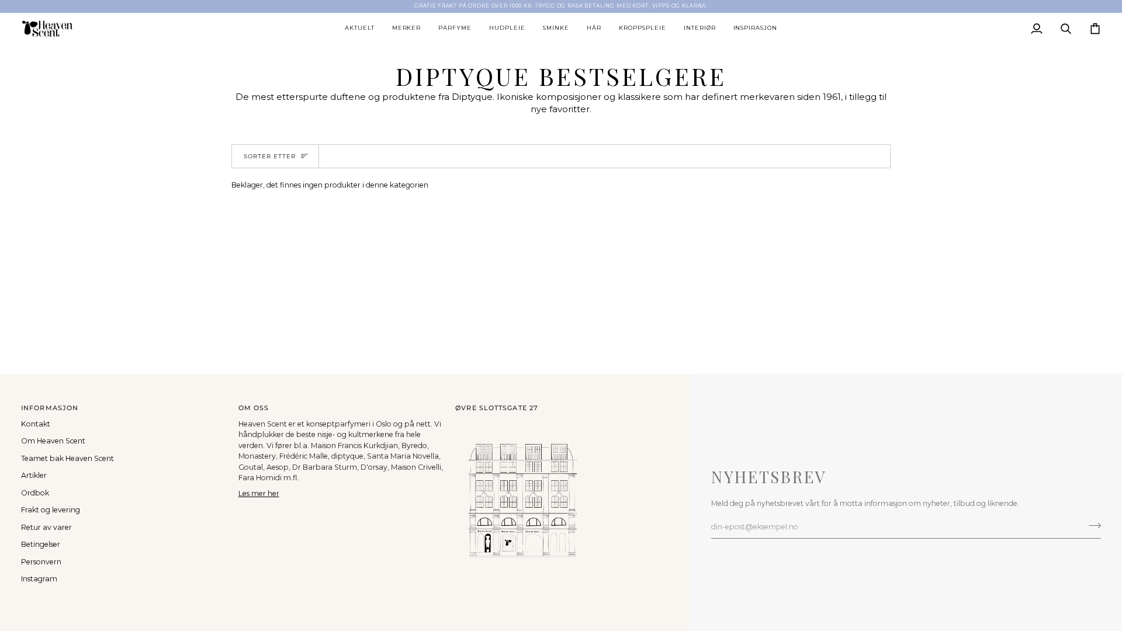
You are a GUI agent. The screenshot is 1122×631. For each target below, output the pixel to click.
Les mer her (258, 493)
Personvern (41, 561)
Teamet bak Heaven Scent (67, 458)
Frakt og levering (50, 509)
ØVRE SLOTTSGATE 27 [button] (496, 408)
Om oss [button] (253, 408)
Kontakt (35, 423)
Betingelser (40, 544)
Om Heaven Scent (53, 440)
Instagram (39, 578)
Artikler (34, 475)
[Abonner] (1091, 525)
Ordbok (35, 492)
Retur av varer (46, 527)
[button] (359, 28)
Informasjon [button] (49, 408)
